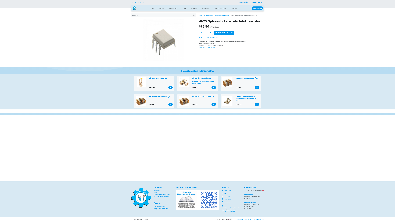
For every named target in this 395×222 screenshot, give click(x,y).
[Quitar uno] (201, 33)
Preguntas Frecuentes (161, 209)
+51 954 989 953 (229, 212)
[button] (224, 33)
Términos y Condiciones (162, 195)
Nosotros (157, 191)
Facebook (227, 191)
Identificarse (257, 3)
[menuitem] (152, 8)
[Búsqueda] (194, 15)
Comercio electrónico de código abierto (250, 219)
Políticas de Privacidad (161, 197)
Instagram (227, 199)
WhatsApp (256, 8)
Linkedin (227, 196)
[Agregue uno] (210, 33)
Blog (155, 193)
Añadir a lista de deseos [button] (209, 37)
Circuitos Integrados (222, 15)
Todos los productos (206, 15)
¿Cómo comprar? (160, 207)
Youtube (227, 202)
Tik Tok (226, 193)
